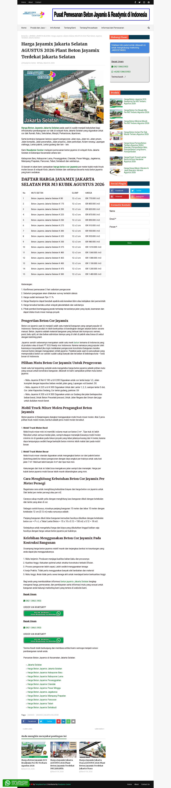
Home (23, 2)
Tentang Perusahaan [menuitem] (89, 28)
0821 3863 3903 (33, 600)
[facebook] (135, 2)
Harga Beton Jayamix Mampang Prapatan (46, 696)
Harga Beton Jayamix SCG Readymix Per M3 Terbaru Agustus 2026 (34, 763)
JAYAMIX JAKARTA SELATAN (39, 36)
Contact (38, 2)
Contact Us (145, 784)
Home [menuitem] (23, 28)
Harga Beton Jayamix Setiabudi (42, 707)
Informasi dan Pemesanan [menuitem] (113, 28)
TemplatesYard (40, 784)
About (30, 2)
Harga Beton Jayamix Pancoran (41, 699)
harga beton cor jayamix (65, 167)
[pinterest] (148, 2)
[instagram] (144, 2)
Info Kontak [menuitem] (55, 28)
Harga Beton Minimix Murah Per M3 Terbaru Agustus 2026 (136, 122)
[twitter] (139, 2)
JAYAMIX (31, 715)
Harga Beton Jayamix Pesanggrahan (44, 680)
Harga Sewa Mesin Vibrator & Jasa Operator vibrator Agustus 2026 (136, 170)
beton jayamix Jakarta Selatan (74, 581)
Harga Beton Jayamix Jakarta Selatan (40, 128)
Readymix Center (29, 63)
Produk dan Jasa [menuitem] (37, 28)
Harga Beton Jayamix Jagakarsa (42, 692)
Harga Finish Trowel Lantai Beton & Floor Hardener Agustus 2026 (135, 159)
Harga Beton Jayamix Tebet (40, 703)
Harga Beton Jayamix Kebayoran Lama (45, 676)
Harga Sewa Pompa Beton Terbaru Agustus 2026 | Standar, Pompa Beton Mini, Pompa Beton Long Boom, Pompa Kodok (135, 147)
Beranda (24, 36)
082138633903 (120, 66)
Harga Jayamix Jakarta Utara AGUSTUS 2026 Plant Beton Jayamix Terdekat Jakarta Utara (92, 764)
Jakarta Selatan (34, 665)
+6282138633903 (122, 71)
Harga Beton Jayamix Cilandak (41, 684)
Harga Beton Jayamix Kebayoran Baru (44, 672)
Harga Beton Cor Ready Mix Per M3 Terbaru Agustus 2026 (136, 111)
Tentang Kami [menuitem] (70, 28)
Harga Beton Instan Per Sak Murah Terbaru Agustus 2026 (136, 133)
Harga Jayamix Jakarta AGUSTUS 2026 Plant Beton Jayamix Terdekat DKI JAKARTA (62, 764)
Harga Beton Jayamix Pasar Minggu (44, 688)
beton (76, 342)
